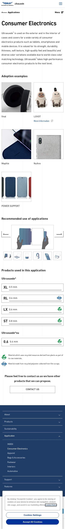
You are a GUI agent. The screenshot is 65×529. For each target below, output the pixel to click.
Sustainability (10, 429)
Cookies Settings (32, 515)
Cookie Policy (51, 505)
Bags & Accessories (16, 458)
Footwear (11, 462)
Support (8, 480)
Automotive (12, 471)
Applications (14, 12)
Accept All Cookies (32, 522)
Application (9, 436)
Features (8, 487)
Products (8, 422)
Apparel (11, 453)
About (7, 415)
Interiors (11, 467)
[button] (58, 234)
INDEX (10, 444)
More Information (41, 121)
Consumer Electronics (17, 449)
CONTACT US (32, 389)
